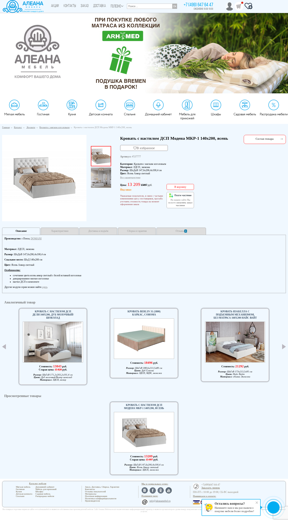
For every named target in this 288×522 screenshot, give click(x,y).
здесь (44, 287)
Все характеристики (130, 177)
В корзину (180, 186)
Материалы (90, 494)
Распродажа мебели (274, 114)
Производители (92, 501)
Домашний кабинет (158, 114)
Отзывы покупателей (95, 491)
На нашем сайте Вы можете (180, 203)
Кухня (72, 114)
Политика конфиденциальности (100, 498)
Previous (4, 346)
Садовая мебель (245, 114)
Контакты (70, 6)
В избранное (146, 148)
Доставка (99, 6)
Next (284, 346)
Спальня (129, 114)
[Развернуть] (282, 138)
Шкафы (216, 114)
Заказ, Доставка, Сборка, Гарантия (102, 487)
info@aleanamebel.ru (160, 500)
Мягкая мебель (14, 114)
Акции (55, 6)
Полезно (116, 6)
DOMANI (36, 238)
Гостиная (43, 114)
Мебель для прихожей (187, 116)
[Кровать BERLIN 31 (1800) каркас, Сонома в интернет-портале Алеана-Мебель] (144, 338)
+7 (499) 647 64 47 (198, 5)
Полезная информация (96, 496)
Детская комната (101, 114)
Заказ (85, 6)
